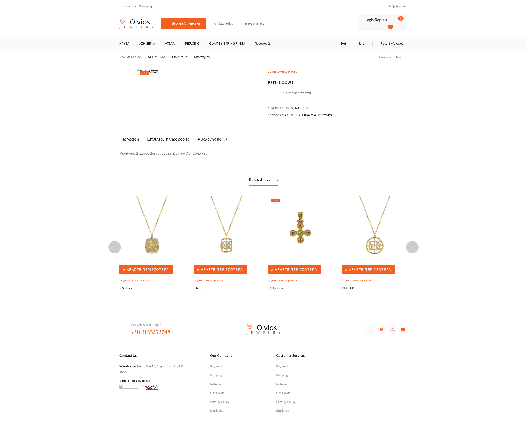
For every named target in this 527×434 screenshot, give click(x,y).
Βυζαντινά (180, 57)
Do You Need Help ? (146, 325)
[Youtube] (403, 329)
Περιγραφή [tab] (129, 139)
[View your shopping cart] (384, 28)
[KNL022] (152, 228)
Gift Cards (217, 393)
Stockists (216, 410)
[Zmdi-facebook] (370, 329)
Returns (215, 384)
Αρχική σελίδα (130, 57)
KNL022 (126, 288)
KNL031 (348, 288)
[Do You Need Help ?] (123, 326)
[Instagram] (392, 329)
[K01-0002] (300, 228)
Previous (385, 57)
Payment (216, 366)
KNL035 (200, 288)
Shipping (216, 375)
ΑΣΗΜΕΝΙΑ (157, 57)
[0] (395, 19)
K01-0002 (276, 288)
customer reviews (296, 93)
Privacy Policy (219, 402)
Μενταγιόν (202, 57)
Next (399, 57)
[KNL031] (375, 228)
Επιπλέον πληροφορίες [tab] (168, 139)
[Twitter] (381, 329)
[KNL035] (226, 228)
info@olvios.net (140, 381)
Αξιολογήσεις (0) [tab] (212, 139)
